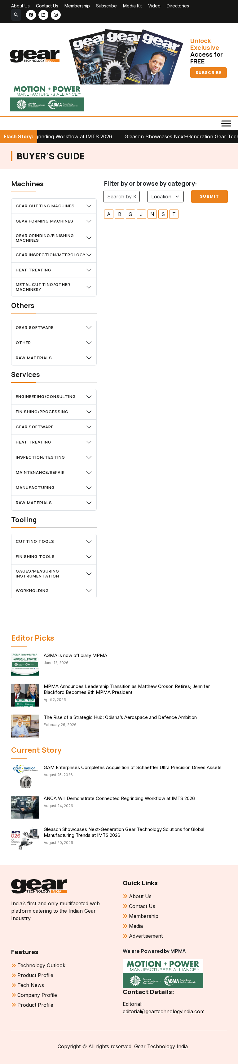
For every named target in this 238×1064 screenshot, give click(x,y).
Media (136, 926)
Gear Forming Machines (44, 221)
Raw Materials (34, 358)
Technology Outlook (41, 965)
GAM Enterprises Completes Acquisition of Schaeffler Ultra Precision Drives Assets (133, 767)
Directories (178, 5)
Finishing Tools (35, 556)
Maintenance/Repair (40, 472)
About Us (20, 5)
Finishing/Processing (42, 411)
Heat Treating (33, 270)
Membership (77, 5)
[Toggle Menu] (226, 123)
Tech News (30, 985)
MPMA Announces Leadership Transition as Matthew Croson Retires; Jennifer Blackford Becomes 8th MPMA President (127, 689)
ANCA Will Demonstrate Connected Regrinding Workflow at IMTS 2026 (119, 798)
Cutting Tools (35, 541)
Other (23, 342)
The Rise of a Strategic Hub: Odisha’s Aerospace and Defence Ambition (120, 717)
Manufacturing (35, 487)
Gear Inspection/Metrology (51, 254)
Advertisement (146, 936)
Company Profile (37, 995)
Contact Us (47, 5)
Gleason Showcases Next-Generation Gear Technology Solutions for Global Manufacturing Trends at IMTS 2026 (124, 832)
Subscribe (106, 5)
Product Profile (35, 975)
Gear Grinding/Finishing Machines (45, 238)
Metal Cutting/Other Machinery (43, 287)
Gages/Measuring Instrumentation (37, 573)
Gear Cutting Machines (45, 206)
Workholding (32, 590)
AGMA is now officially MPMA (75, 655)
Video (154, 5)
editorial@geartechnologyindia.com (164, 1011)
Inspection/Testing (40, 457)
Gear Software (35, 327)
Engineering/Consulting (46, 396)
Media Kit (132, 5)
